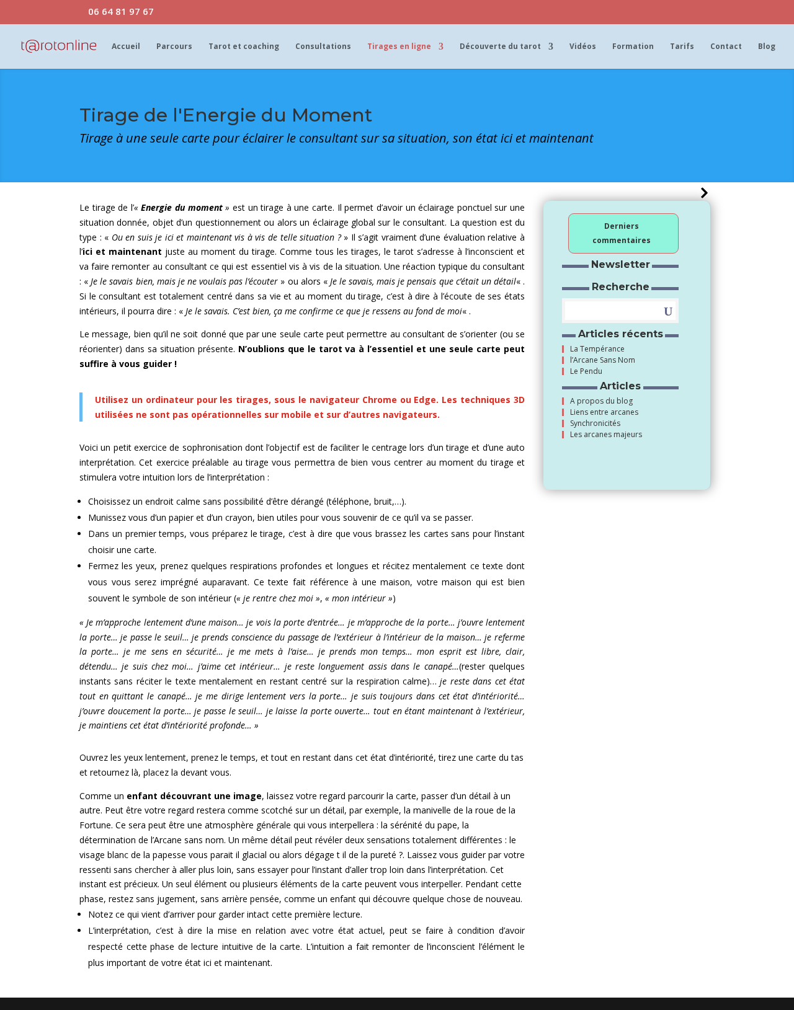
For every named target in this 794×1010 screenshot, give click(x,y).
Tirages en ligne (399, 46)
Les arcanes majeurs (606, 434)
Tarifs (682, 46)
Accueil (126, 46)
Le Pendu (586, 371)
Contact (726, 46)
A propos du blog (601, 401)
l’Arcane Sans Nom (602, 360)
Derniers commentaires (621, 233)
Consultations (323, 46)
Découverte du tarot (500, 46)
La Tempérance (597, 349)
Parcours (174, 46)
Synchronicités (595, 423)
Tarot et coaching (243, 46)
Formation (633, 46)
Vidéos (582, 46)
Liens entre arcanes (604, 412)
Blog (766, 46)
